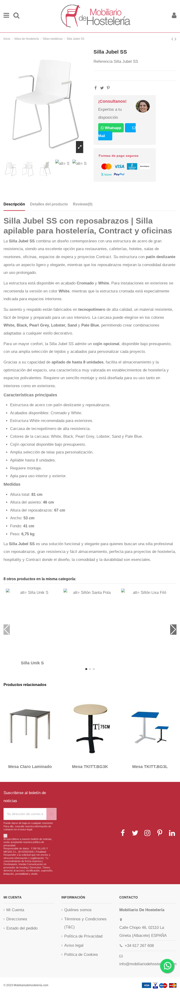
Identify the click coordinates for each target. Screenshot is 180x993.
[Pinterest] (108, 88)
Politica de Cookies (81, 954)
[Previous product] (173, 39)
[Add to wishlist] (29, 655)
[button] (86, 669)
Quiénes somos (78, 910)
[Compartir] (95, 88)
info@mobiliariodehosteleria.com (147, 964)
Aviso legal (73, 945)
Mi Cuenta (15, 910)
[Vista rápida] (35, 655)
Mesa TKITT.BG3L (150, 766)
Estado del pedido (22, 928)
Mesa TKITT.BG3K (90, 766)
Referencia (103, 61)
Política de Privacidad (83, 936)
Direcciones (16, 919)
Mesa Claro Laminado (30, 766)
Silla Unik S (32, 663)
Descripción (14, 204)
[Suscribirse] (51, 814)
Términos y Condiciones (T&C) (85, 923)
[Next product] (175, 39)
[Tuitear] (102, 88)
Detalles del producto (49, 204)
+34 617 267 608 (139, 945)
